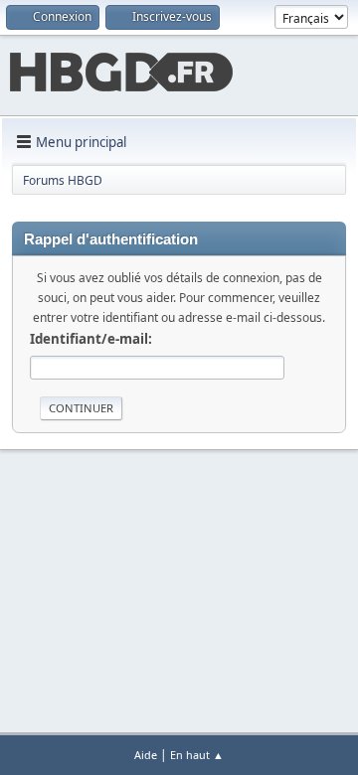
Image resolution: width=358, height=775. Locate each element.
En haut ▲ (197, 754)
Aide (145, 754)
